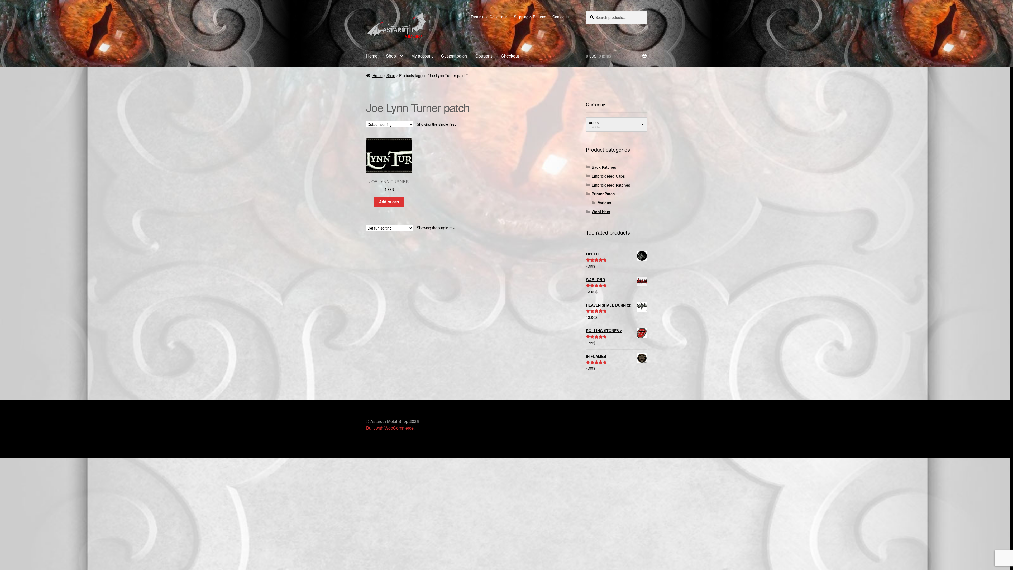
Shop (391, 56)
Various (604, 202)
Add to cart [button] (389, 201)
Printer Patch (603, 193)
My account (422, 56)
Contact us (561, 16)
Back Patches (604, 167)
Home (372, 56)
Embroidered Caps (608, 176)
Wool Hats (601, 211)
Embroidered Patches (611, 185)
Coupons (484, 56)
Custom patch (454, 56)
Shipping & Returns (530, 16)
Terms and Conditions (489, 16)
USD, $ (594, 122)
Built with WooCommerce (390, 428)
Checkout (510, 56)
